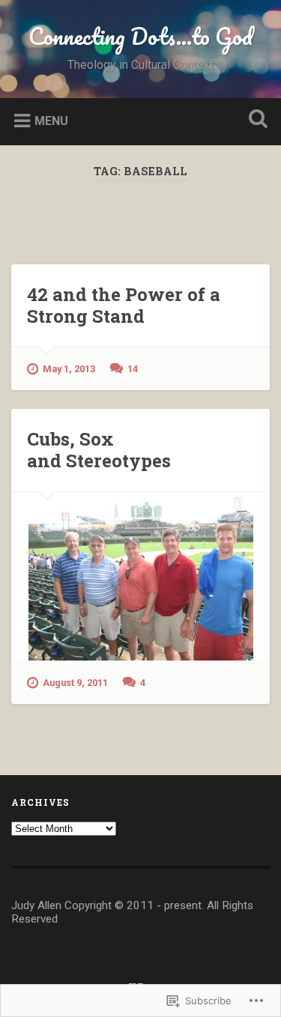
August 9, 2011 (75, 682)
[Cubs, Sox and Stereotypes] (140, 576)
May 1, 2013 (69, 368)
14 (132, 368)
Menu (51, 120)
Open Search (255, 120)
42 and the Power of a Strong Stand (123, 305)
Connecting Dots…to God (140, 36)
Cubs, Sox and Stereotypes (99, 450)
